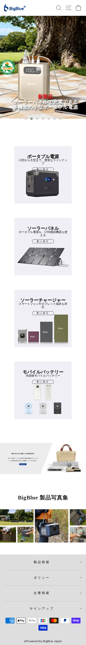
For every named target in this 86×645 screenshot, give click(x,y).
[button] (26, 118)
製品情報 (42, 562)
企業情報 (42, 593)
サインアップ (42, 608)
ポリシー (42, 577)
